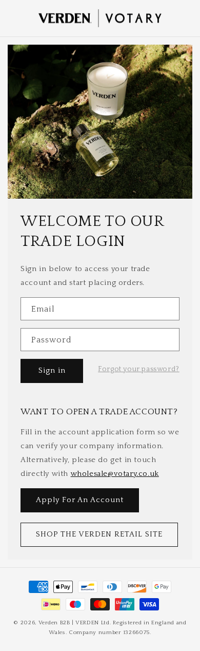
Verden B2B (54, 623)
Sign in (52, 370)
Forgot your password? (138, 369)
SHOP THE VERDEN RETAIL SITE (99, 534)
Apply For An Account (80, 499)
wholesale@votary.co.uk (115, 473)
